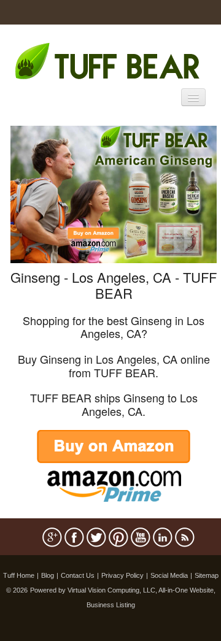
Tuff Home (18, 575)
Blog (47, 575)
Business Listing (111, 604)
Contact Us (78, 575)
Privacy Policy (122, 575)
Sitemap (207, 575)
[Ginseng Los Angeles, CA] (113, 193)
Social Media (169, 575)
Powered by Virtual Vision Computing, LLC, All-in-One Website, (122, 590)
